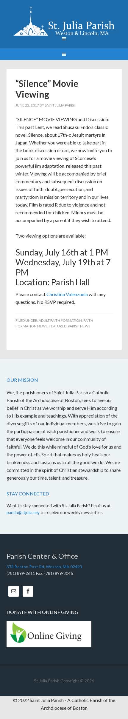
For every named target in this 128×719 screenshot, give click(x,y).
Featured (57, 326)
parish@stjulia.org (23, 512)
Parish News (79, 326)
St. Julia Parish (64, 21)
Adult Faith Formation (60, 320)
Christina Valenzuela (67, 294)
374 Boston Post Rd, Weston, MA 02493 (44, 566)
